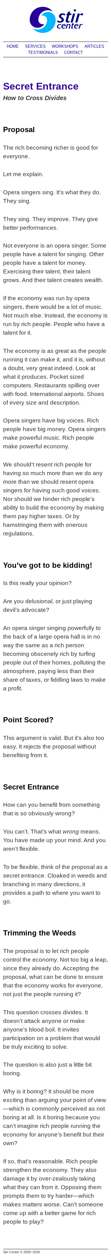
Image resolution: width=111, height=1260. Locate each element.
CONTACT (73, 52)
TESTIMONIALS (43, 52)
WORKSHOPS (65, 46)
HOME (13, 46)
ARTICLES (94, 46)
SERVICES (35, 46)
